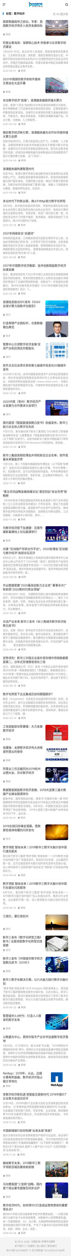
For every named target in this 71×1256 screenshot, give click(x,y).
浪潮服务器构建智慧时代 (18, 169)
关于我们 (19, 1246)
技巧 (6, 314)
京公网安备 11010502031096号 (48, 1250)
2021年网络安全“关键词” (18, 233)
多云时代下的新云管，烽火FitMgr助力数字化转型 (34, 201)
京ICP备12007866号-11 (18, 1250)
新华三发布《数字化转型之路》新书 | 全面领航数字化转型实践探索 (23, 941)
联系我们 (52, 1246)
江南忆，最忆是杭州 (15, 916)
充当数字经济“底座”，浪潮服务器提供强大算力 (32, 100)
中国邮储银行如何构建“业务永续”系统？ (28, 1130)
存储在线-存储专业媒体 (35, 4)
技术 (6, 335)
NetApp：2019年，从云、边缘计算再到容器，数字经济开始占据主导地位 (23, 1077)
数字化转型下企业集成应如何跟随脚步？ (28, 694)
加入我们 (41, 1246)
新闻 (6, 34)
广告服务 (30, 1246)
